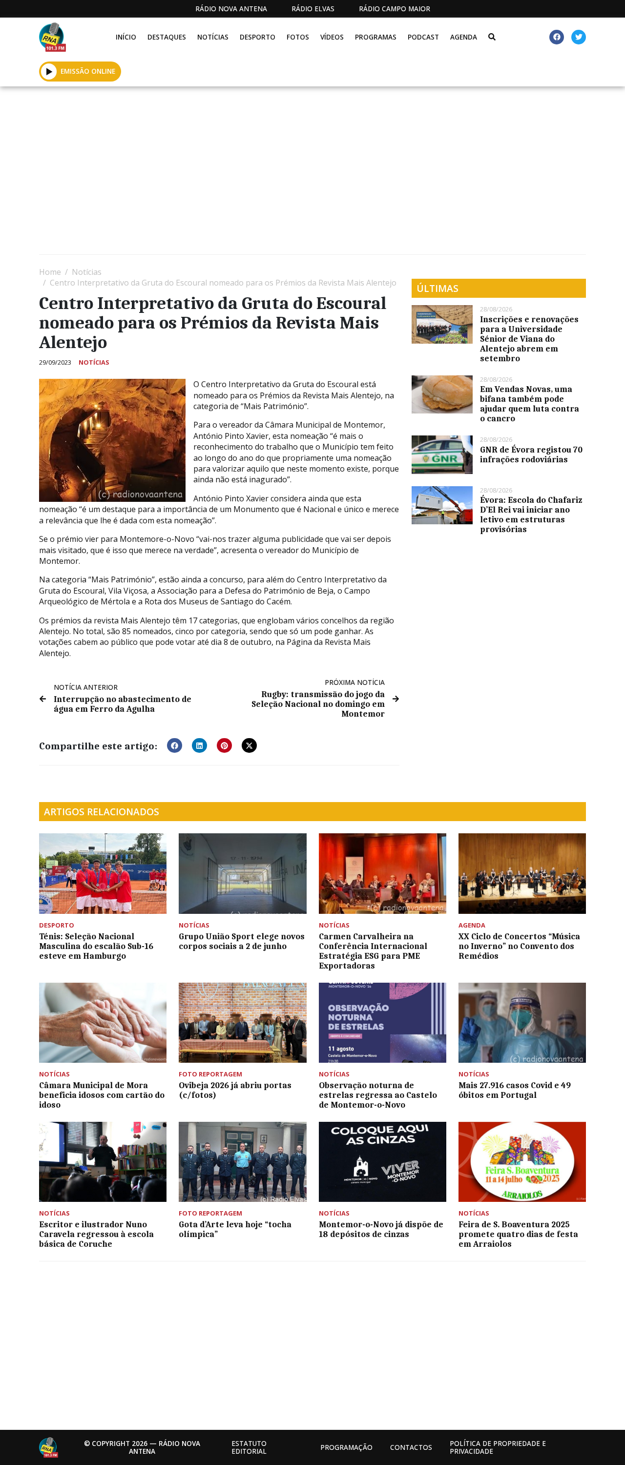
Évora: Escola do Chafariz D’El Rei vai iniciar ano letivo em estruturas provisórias (531, 514)
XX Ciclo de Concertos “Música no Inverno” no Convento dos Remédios (519, 946)
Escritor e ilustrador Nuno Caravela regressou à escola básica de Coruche (96, 1234)
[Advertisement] (312, 174)
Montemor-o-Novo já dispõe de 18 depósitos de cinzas (381, 1229)
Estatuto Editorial (249, 1447)
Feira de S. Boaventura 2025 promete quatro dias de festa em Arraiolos (518, 1234)
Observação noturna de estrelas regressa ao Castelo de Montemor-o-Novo (378, 1095)
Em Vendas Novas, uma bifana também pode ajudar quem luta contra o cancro (529, 403)
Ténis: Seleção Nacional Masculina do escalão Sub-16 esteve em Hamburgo (96, 946)
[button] (49, 71)
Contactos (411, 1447)
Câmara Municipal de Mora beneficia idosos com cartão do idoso (102, 1095)
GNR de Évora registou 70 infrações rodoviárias (531, 454)
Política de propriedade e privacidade (498, 1447)
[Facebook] (556, 37)
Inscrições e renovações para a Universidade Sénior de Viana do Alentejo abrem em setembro (529, 338)
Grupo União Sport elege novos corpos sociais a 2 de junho (242, 941)
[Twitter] (578, 37)
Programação (346, 1447)
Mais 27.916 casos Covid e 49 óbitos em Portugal (514, 1090)
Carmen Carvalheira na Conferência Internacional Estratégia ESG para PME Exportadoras (373, 950)
